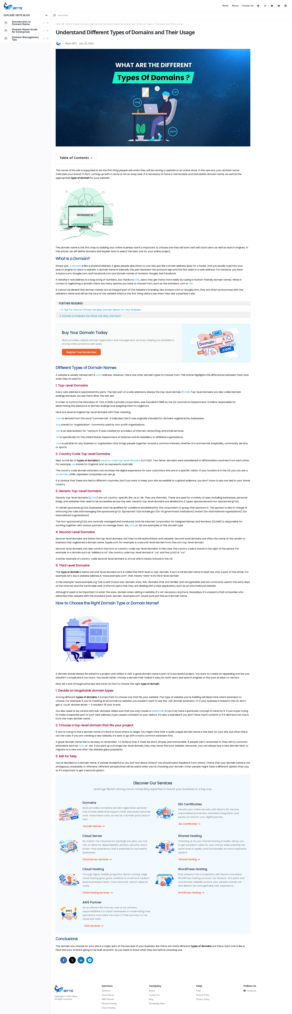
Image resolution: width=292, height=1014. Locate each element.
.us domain (62, 474)
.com (99, 375)
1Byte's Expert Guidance (78, 24)
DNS (137, 279)
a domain (75, 266)
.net (58, 431)
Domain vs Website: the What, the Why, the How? (91, 316)
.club (58, 443)
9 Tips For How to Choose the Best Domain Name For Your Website (101, 309)
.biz (191, 283)
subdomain (158, 711)
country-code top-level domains (120, 460)
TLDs (185, 392)
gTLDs (93, 497)
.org (58, 424)
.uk (73, 464)
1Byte (59, 24)
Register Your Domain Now (81, 352)
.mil (58, 437)
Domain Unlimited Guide (107, 24)
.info (131, 525)
